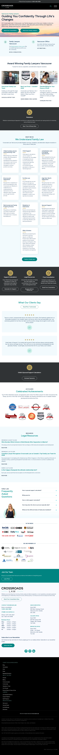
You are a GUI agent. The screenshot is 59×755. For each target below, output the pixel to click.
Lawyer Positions (6, 696)
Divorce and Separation (7, 178)
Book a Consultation (15, 52)
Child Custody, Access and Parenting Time (10, 151)
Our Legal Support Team (8, 97)
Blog (4, 665)
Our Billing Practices (46, 100)
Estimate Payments (29, 378)
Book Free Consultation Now (11, 599)
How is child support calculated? (31, 500)
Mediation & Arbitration (26, 205)
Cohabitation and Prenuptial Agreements (47, 152)
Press (4, 671)
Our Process (5, 688)
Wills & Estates (27, 230)
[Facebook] (26, 651)
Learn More (7, 579)
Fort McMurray (6, 707)
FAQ (4, 669)
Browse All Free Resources (29, 289)
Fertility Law (26, 178)
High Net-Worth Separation (46, 178)
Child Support (27, 151)
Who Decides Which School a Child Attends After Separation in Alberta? (25, 442)
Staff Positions (6, 698)
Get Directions (41, 48)
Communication (6, 682)
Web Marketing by (48, 749)
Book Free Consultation (10, 30)
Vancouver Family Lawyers (30, 30)
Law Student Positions (7, 694)
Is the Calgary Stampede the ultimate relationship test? (19, 470)
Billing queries (26, 495)
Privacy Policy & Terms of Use (9, 690)
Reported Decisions (7, 673)
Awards (4, 677)
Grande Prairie (6, 705)
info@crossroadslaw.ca (8, 612)
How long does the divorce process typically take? (36, 505)
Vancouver (5, 703)
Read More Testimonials (29, 307)
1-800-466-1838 (36, 1)
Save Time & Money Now (29, 126)
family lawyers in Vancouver (17, 46)
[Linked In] (33, 651)
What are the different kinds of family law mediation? (36, 510)
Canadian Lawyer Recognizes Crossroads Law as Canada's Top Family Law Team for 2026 (29, 454)
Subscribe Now (8, 645)
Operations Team (6, 686)
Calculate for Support (10, 289)
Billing (4, 679)
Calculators (5, 667)
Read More (4, 447)
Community (5, 684)
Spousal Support (47, 205)
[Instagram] (29, 651)
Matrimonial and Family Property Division (10, 205)
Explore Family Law (29, 259)
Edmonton (5, 709)
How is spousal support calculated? (31, 490)
